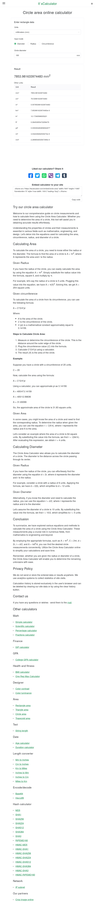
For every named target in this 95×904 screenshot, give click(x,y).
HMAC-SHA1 (21, 849)
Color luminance (23, 692)
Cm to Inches (22, 764)
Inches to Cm (22, 776)
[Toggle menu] (3, 3)
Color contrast (22, 688)
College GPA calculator (26, 659)
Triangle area (21, 709)
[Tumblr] (64, 175)
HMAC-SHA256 (23, 853)
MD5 (17, 810)
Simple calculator (23, 621)
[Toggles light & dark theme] (92, 4)
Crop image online (24, 899)
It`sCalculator (47, 3)
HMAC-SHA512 (23, 861)
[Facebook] (30, 175)
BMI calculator (22, 671)
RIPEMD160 (21, 840)
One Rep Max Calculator (27, 676)
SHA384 (19, 831)
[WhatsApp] (44, 175)
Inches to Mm (22, 772)
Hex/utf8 (19, 797)
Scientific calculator (25, 626)
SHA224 (19, 823)
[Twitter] (37, 175)
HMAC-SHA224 (23, 857)
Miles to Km (21, 781)
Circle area (20, 713)
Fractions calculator (25, 634)
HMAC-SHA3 (21, 870)
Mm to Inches (22, 759)
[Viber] (50, 175)
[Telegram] (57, 175)
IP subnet (20, 887)
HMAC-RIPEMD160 (25, 874)
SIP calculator (22, 647)
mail (69, 602)
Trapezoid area (22, 718)
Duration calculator (24, 747)
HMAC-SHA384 (23, 866)
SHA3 (18, 836)
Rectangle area (23, 705)
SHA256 (19, 818)
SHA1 (18, 814)
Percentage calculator (26, 630)
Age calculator (22, 743)
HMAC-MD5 (21, 844)
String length (21, 730)
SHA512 (19, 827)
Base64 (19, 793)
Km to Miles (21, 768)
